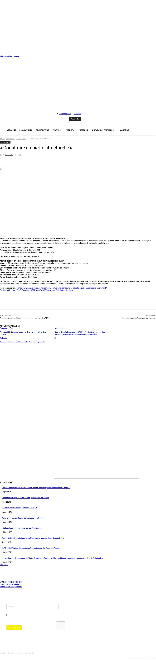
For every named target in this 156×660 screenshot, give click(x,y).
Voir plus (4, 564)
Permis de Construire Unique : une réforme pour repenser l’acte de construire (33, 538)
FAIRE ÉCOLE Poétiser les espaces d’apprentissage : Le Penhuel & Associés (31, 548)
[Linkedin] (152, 647)
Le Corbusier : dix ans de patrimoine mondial (19, 508)
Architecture (10, 139)
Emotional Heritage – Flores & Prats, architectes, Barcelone (25, 498)
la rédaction (9, 155)
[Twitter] (33, 161)
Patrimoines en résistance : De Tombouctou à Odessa (23, 518)
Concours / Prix (21, 139)
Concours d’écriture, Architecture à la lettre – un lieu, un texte (22, 342)
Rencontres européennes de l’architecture (139, 318)
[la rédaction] (1, 155)
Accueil (2, 139)
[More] (59, 161)
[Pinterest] (42, 161)
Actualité (59, 328)
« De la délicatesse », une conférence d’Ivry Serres (22, 528)
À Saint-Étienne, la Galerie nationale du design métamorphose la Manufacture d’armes (36, 488)
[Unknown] (96, 478)
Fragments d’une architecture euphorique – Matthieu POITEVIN (25, 318)
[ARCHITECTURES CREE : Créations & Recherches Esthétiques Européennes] (23, 90)
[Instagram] (144, 647)
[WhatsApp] (50, 161)
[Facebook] (24, 161)
